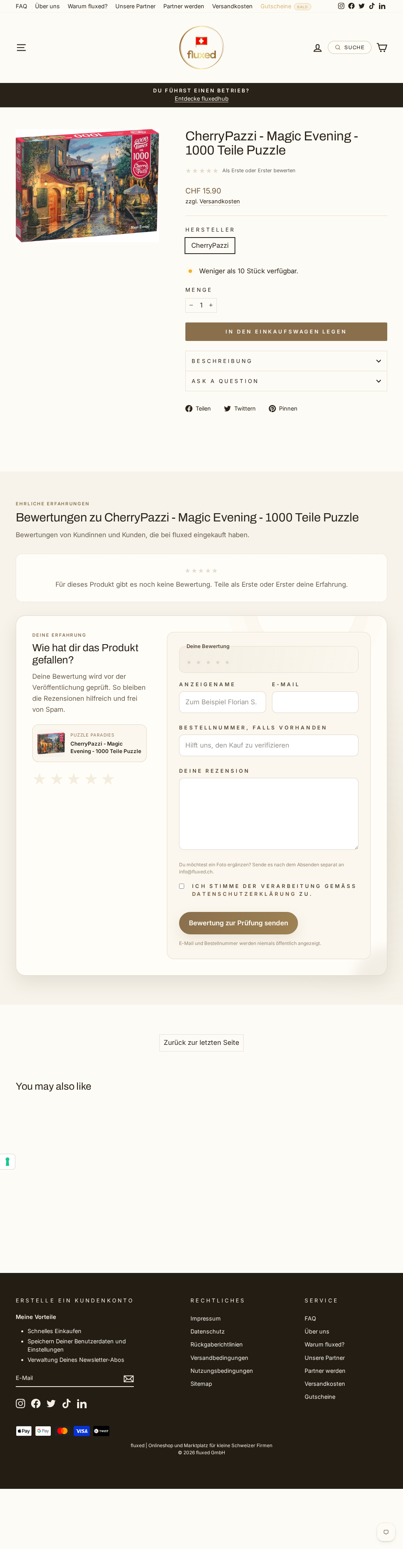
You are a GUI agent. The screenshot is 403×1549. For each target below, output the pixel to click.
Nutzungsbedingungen (221, 1370)
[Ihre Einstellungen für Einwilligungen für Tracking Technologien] (7, 1161)
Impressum (205, 1318)
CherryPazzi (210, 245)
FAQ (21, 6)
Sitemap (201, 1383)
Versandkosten (232, 6)
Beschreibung (222, 361)
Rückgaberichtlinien (216, 1344)
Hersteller (210, 230)
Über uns (47, 6)
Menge (198, 290)
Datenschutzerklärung (244, 894)
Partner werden (183, 6)
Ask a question (225, 381)
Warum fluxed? (87, 6)
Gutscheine (276, 6)
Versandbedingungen (219, 1357)
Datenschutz (207, 1331)
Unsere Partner (135, 6)
